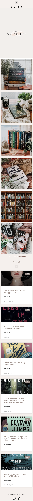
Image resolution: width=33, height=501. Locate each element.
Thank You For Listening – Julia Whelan (15, 364)
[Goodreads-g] (18, 7)
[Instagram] (11, 7)
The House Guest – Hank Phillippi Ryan (14, 292)
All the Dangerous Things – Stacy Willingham (15, 475)
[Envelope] (21, 7)
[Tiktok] (15, 7)
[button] (16, 2)
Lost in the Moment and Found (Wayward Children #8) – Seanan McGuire (15, 400)
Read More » (7, 296)
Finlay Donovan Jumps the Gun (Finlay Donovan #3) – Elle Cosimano (15, 438)
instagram (22, 256)
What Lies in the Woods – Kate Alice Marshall (14, 328)
